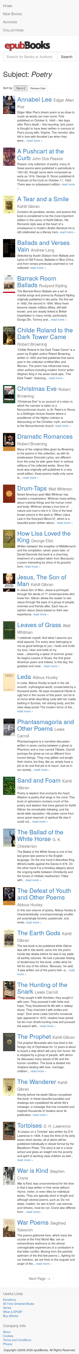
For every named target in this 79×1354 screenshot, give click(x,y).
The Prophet (34, 1036)
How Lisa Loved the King (44, 536)
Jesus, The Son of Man (41, 580)
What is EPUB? (12, 1312)
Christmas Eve (37, 388)
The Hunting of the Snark (42, 988)
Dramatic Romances (45, 436)
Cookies (8, 1336)
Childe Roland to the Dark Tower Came (45, 333)
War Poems (33, 1222)
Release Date (38, 88)
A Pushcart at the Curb (40, 154)
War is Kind (32, 1170)
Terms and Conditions (17, 1340)
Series (7, 1308)
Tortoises (29, 1125)
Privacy (7, 1344)
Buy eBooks (10, 1316)
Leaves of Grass (39, 624)
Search (67, 56)
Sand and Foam (39, 780)
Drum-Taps (32, 488)
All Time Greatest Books (18, 1304)
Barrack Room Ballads (36, 281)
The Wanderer (36, 1081)
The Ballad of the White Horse (40, 835)
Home (7, 5)
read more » (35, 140)
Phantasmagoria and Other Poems (45, 725)
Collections (13, 29)
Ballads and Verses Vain (43, 245)
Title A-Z (20, 88)
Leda (24, 676)
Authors (10, 21)
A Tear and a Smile (43, 198)
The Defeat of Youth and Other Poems (44, 893)
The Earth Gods (38, 932)
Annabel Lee (34, 99)
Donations (9, 1300)
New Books (12, 13)
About (7, 1332)
